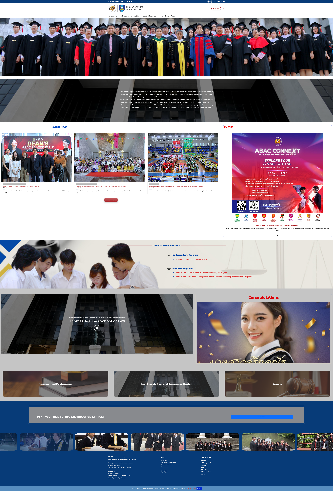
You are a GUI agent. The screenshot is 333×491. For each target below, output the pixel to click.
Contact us (164, 467)
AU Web (203, 461)
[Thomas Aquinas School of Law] (128, 8)
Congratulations (263, 297)
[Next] (325, 332)
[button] (2, 47)
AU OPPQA (204, 470)
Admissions (125, 16)
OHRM (203, 474)
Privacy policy (192, 488)
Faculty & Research (149, 16)
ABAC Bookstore (206, 472)
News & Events (164, 16)
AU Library (204, 465)
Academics (113, 16)
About (173, 16)
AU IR (202, 467)
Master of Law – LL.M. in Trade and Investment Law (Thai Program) (201, 272)
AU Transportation (206, 463)
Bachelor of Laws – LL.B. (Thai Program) (191, 259)
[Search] (224, 8)
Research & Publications (168, 463)
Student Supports (166, 465)
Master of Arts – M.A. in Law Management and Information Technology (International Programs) (213, 276)
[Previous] (202, 332)
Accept (199, 488)
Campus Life (134, 16)
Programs (164, 460)
